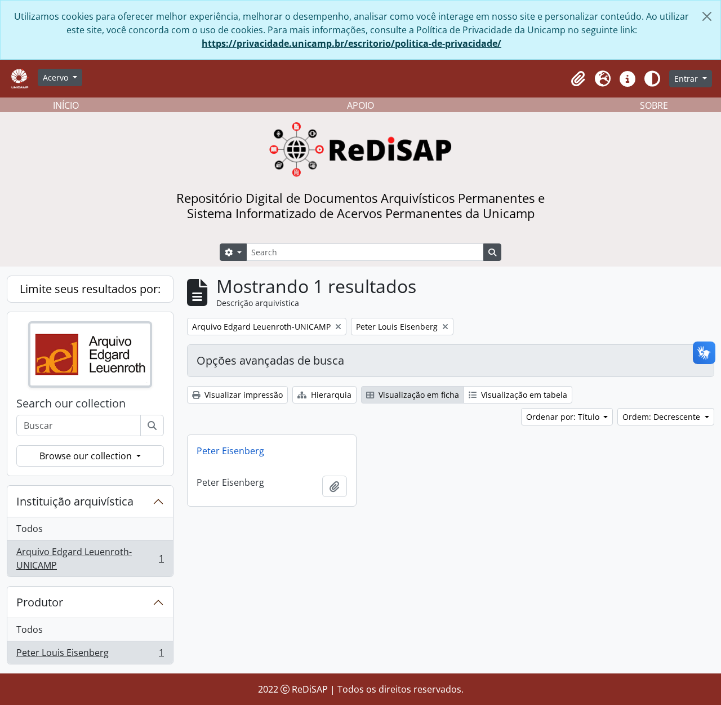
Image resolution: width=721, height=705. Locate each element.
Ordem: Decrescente (662, 416)
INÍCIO (66, 105)
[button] (578, 78)
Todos (29, 528)
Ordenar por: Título (564, 416)
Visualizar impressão (242, 394)
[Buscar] (152, 425)
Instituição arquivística (74, 501)
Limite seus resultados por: (90, 288)
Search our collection (71, 403)
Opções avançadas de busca (270, 360)
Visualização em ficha (417, 394)
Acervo (56, 77)
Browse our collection (86, 456)
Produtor (39, 602)
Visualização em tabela (523, 394)
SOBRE (654, 105)
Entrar (687, 78)
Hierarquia (330, 394)
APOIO (360, 105)
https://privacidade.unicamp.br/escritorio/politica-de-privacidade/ (351, 43)
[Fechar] (706, 16)
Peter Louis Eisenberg (90, 655)
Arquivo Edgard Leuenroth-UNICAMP (90, 558)
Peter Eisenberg (230, 451)
